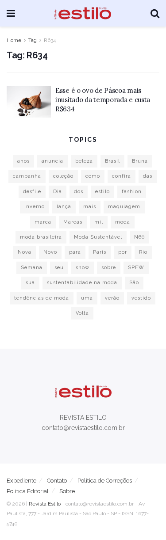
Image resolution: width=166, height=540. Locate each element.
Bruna (140, 161)
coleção (63, 176)
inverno (34, 206)
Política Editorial (28, 491)
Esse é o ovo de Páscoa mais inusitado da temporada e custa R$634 (102, 99)
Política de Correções (104, 480)
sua (30, 282)
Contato (57, 480)
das (147, 176)
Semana (31, 267)
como (92, 176)
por (122, 252)
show (82, 267)
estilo (102, 191)
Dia (57, 191)
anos (23, 161)
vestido (141, 298)
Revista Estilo (45, 504)
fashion (132, 191)
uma (87, 298)
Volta (82, 313)
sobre (108, 267)
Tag (32, 40)
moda (122, 222)
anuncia (52, 161)
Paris (99, 252)
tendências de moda (41, 298)
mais (89, 206)
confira (121, 176)
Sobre (67, 491)
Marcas (72, 222)
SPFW (136, 267)
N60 (139, 237)
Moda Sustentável (98, 237)
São (134, 282)
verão (112, 298)
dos (78, 191)
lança (64, 206)
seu (59, 267)
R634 (50, 40)
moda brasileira (41, 237)
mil (98, 222)
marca (43, 222)
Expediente (21, 480)
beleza (84, 161)
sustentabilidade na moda (82, 282)
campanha (27, 176)
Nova (24, 252)
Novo (50, 252)
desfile (32, 191)
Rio (143, 252)
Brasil (112, 161)
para (75, 252)
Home (14, 40)
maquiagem (124, 206)
